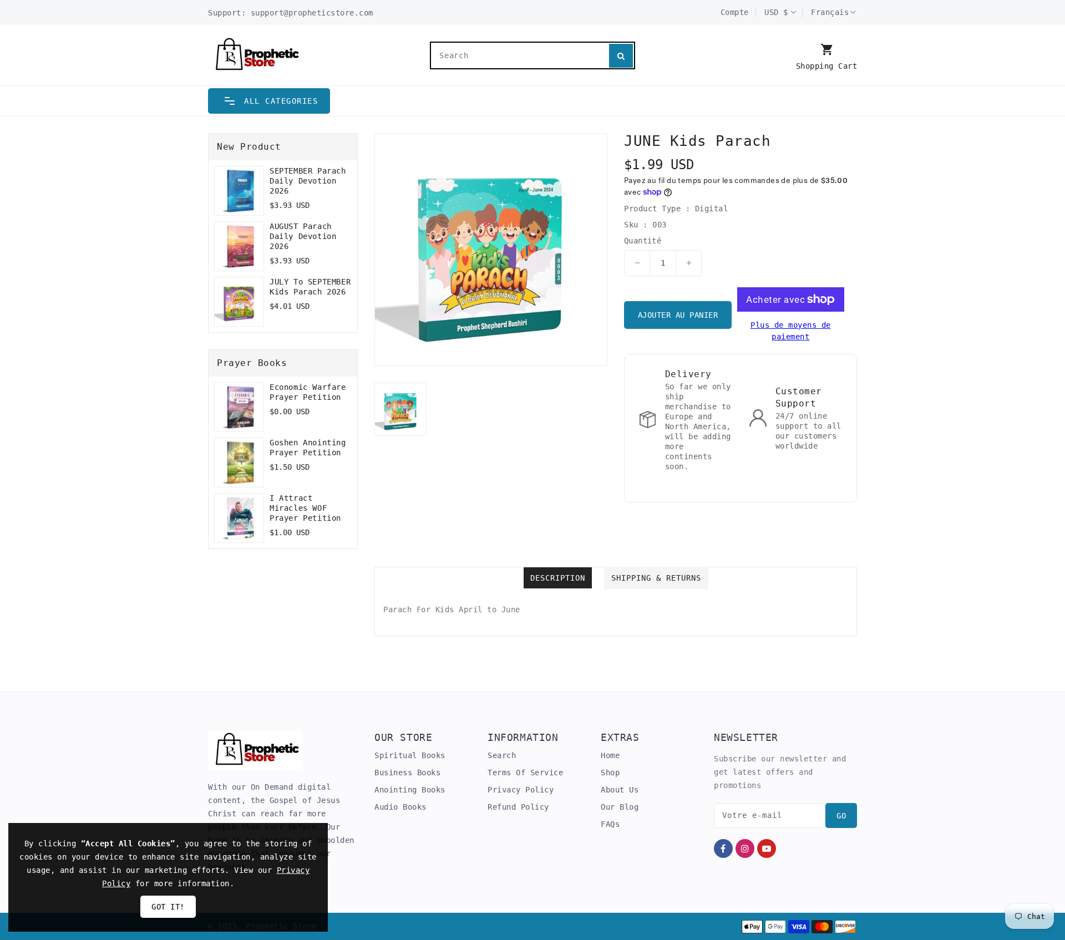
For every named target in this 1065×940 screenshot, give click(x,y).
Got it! (168, 906)
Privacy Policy (521, 789)
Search (502, 755)
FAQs (610, 824)
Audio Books (400, 806)
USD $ (776, 12)
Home (610, 755)
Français (830, 12)
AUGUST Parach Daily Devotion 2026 (303, 236)
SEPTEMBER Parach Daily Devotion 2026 (308, 180)
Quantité (642, 241)
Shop (610, 772)
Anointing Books (409, 789)
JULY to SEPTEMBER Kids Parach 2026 (310, 286)
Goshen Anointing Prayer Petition (308, 447)
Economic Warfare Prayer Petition (308, 392)
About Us (619, 789)
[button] (269, 101)
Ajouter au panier (678, 315)
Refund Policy (518, 806)
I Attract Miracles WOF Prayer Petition (305, 508)
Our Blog (619, 806)
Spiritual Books (409, 755)
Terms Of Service (525, 772)
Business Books (407, 772)
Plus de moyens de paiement (790, 331)
